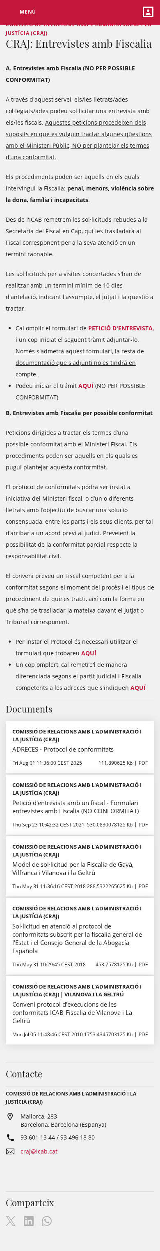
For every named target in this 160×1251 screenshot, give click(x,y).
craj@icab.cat (39, 1151)
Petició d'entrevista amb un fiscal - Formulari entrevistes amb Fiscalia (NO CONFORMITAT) (75, 806)
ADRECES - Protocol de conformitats (63, 749)
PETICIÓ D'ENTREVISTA (120, 328)
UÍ (91, 386)
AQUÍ (88, 653)
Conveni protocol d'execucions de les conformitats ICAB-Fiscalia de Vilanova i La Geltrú (72, 1012)
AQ (82, 386)
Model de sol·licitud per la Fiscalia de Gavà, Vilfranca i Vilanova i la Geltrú (73, 868)
